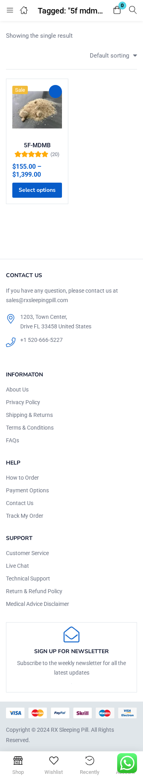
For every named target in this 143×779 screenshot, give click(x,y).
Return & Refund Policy (34, 591)
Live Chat (17, 566)
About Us (17, 389)
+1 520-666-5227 (41, 340)
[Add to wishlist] (55, 91)
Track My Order (24, 516)
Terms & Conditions (30, 427)
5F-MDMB (37, 145)
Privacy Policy (23, 402)
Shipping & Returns (29, 415)
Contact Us (19, 503)
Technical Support (28, 578)
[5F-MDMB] (37, 110)
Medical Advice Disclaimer (37, 604)
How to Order (22, 477)
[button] (117, 10)
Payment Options (27, 490)
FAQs (12, 440)
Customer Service (27, 553)
